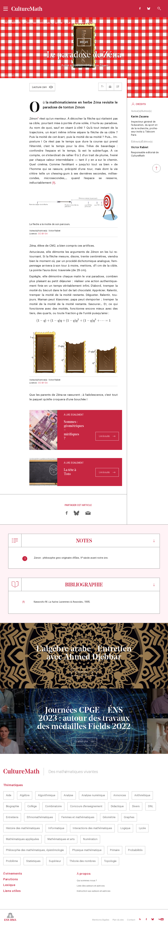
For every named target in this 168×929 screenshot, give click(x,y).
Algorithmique (46, 795)
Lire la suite (104, 436)
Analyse (68, 795)
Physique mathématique (87, 850)
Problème (12, 861)
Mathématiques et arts (61, 839)
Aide (8, 795)
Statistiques (33, 861)
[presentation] (75, 155)
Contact (131, 920)
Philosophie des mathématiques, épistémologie (35, 850)
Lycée (58, 22)
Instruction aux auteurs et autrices (93, 891)
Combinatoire (53, 806)
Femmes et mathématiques (77, 817)
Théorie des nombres (82, 861)
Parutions (10, 879)
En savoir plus (81, 672)
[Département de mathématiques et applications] (11, 916)
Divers (136, 806)
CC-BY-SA (43, 234)
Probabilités (135, 850)
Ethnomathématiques (40, 817)
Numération (90, 839)
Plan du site (118, 920)
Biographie (12, 806)
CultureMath (11, 22)
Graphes (129, 817)
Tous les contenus (37, 22)
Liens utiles (12, 890)
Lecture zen (39, 87)
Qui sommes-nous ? (87, 880)
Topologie (110, 861)
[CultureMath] (27, 9)
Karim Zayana (100, 65)
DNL (150, 806)
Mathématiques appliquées (22, 839)
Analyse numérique (93, 795)
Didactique (117, 806)
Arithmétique (142, 795)
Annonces (119, 795)
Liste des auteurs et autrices (91, 886)
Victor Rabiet (139, 147)
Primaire (115, 850)
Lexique (9, 885)
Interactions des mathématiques (92, 828)
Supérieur (55, 861)
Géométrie (109, 817)
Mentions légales (100, 920)
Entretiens (12, 817)
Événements (12, 873)
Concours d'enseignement (86, 806)
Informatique (56, 828)
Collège (32, 806)
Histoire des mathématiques (23, 828)
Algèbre (25, 795)
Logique (125, 828)
